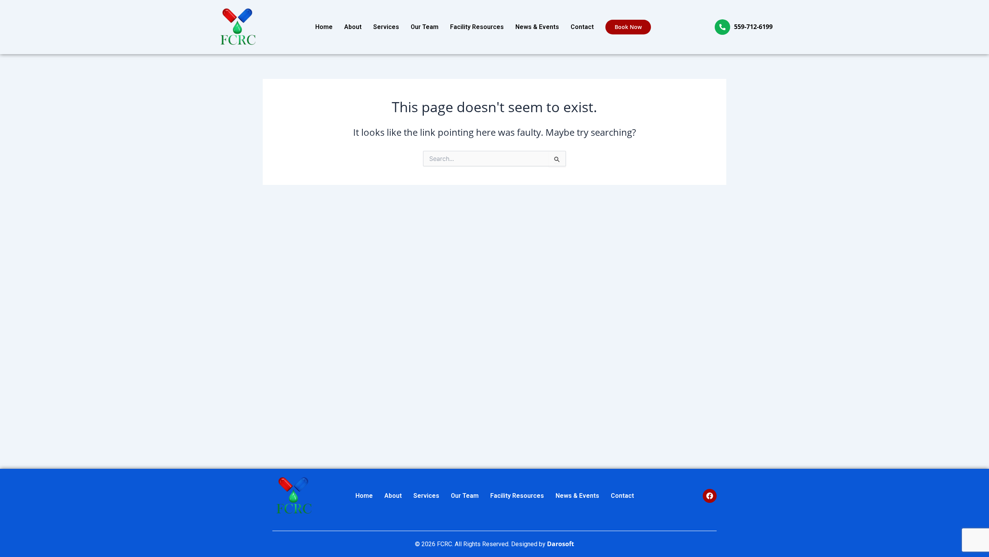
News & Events (537, 27)
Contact (582, 27)
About (353, 27)
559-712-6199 (753, 26)
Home (324, 27)
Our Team (424, 27)
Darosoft (560, 544)
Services (386, 27)
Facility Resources (477, 27)
